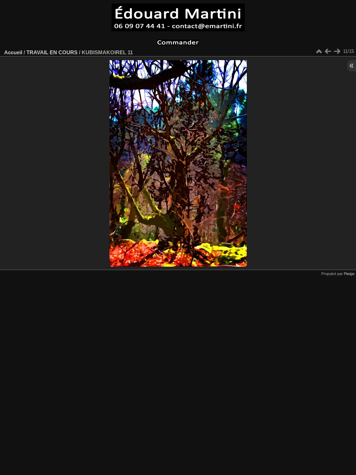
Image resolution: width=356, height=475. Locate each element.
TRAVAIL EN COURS (52, 52)
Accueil (13, 52)
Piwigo (349, 274)
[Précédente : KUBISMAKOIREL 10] (327, 51)
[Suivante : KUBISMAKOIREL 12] (336, 51)
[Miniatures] (318, 51)
